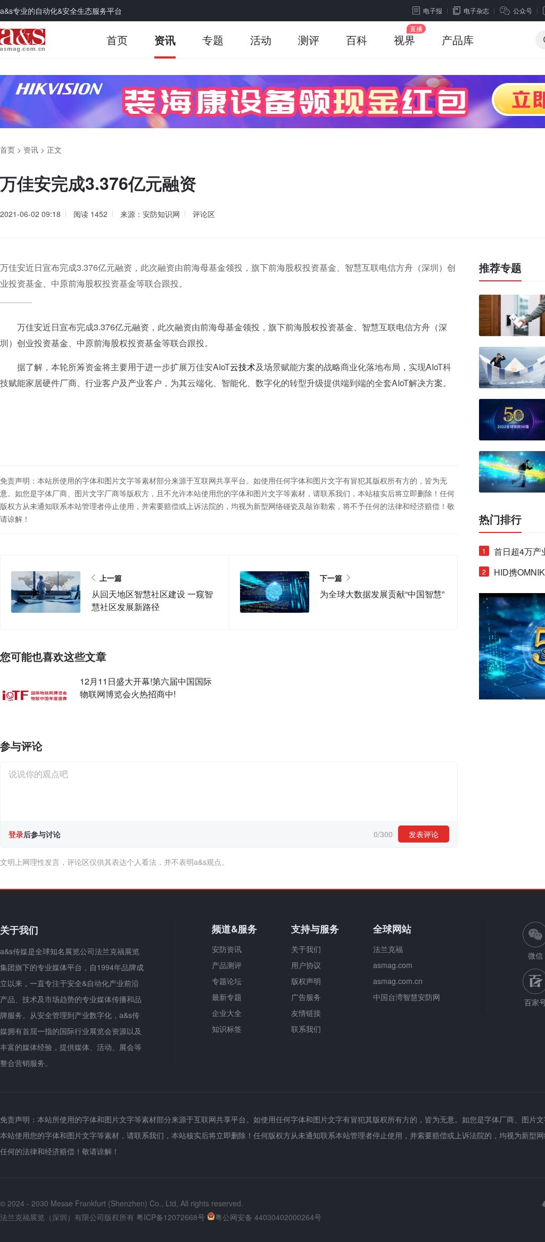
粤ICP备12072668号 (170, 1217)
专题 (213, 39)
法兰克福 (388, 949)
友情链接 (306, 1012)
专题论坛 (227, 981)
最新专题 (227, 996)
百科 (356, 39)
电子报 (432, 10)
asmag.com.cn (398, 981)
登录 (16, 834)
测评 (308, 39)
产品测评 (227, 965)
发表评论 (424, 834)
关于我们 (306, 949)
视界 (404, 39)
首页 (117, 39)
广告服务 (306, 996)
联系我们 (306, 1028)
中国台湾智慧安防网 (406, 996)
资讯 (165, 39)
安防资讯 (227, 949)
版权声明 (306, 981)
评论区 (204, 214)
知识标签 (227, 1028)
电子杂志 (476, 10)
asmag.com (392, 965)
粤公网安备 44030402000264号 (268, 1217)
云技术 (242, 367)
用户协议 (306, 965)
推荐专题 (500, 267)
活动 (260, 39)
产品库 (458, 39)
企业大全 (227, 1012)
